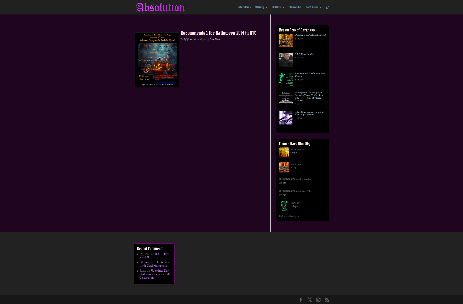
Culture (276, 7)
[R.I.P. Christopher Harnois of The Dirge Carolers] (286, 118)
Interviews (244, 7)
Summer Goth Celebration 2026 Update (310, 75)
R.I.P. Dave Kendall (304, 54)
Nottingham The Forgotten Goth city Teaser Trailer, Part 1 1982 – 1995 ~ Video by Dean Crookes (309, 97)
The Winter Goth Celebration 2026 (154, 264)
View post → (297, 149)
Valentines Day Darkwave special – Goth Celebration (154, 274)
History (259, 7)
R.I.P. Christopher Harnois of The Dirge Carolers (309, 113)
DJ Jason (187, 39)
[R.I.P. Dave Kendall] (286, 60)
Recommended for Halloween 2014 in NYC (218, 32)
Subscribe (295, 7)
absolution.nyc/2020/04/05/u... (295, 191)
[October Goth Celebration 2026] (286, 41)
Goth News (312, 7)
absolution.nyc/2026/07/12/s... (295, 179)
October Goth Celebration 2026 (310, 35)
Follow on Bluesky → (289, 216)
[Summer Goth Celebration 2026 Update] (286, 79)
